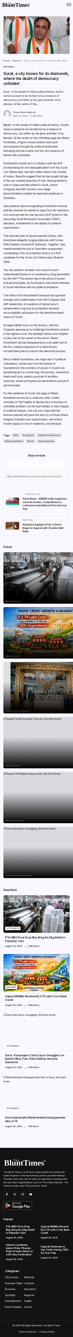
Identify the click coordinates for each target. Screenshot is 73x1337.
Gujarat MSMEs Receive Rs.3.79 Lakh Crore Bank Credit (36, 998)
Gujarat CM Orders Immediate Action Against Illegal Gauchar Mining (14, 820)
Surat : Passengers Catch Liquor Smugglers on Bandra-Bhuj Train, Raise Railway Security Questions (18, 875)
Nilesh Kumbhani (14, 441)
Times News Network (24, 112)
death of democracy (50, 435)
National (17, 60)
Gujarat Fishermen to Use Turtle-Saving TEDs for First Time (55, 1249)
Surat (31, 441)
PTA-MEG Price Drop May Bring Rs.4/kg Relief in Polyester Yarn (13, 601)
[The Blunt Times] (16, 4)
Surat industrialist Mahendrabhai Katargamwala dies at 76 (35, 1119)
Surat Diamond (46, 441)
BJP (17, 435)
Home (6, 60)
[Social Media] (7, 1194)
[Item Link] (36, 914)
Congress (29, 435)
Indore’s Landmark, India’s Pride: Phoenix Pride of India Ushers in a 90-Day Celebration (19, 1249)
